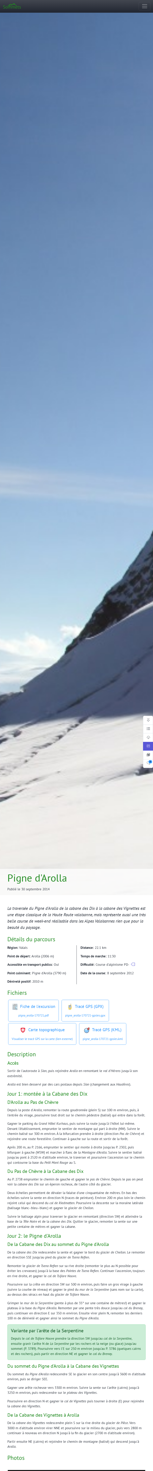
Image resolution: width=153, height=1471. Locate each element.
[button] (133, 964)
